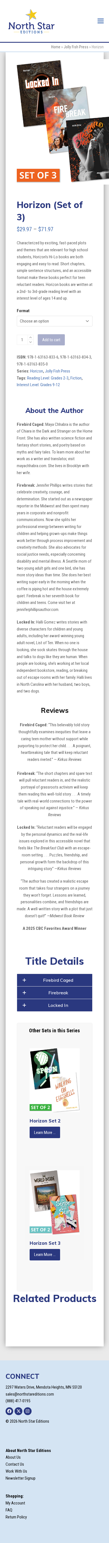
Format (23, 310)
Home (55, 47)
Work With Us (16, 1471)
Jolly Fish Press (76, 47)
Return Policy (16, 1517)
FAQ (9, 1510)
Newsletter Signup (20, 1478)
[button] (101, 20)
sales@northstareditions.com (30, 1394)
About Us (13, 1457)
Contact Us (15, 1464)
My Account (15, 1503)
